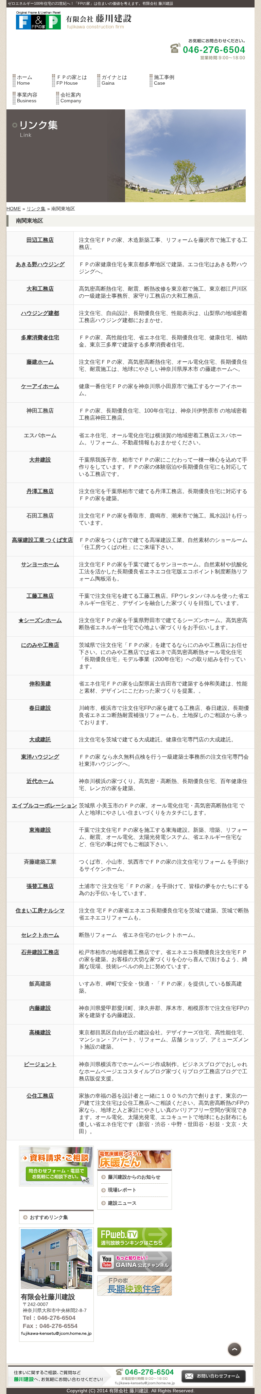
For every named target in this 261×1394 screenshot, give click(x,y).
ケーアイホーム (40, 386)
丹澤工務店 (40, 491)
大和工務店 (40, 289)
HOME (13, 208)
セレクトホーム (40, 935)
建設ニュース (122, 1203)
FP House (71, 80)
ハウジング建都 (40, 313)
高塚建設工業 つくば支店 (42, 540)
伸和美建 (40, 684)
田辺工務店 (40, 240)
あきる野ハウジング (40, 264)
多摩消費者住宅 (40, 337)
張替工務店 (40, 886)
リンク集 (36, 208)
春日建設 (40, 708)
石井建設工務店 (40, 952)
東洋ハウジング (40, 757)
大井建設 (40, 460)
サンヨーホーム (40, 564)
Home (24, 80)
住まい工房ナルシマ (40, 910)
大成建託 (40, 739)
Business (27, 97)
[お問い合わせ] (130, 1385)
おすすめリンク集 (49, 1217)
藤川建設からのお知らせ (134, 1177)
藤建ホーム (40, 362)
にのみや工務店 (40, 645)
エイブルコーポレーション (44, 805)
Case (164, 80)
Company (70, 97)
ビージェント (40, 1064)
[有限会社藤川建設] (70, 33)
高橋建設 (40, 1032)
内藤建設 (40, 1008)
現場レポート (122, 1189)
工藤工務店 (40, 596)
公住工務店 (40, 1096)
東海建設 (40, 830)
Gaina (114, 80)
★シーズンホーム (40, 620)
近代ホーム (40, 781)
